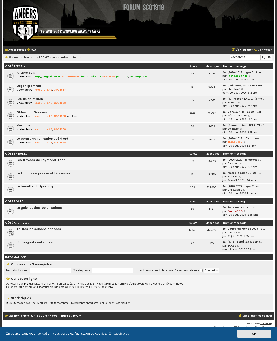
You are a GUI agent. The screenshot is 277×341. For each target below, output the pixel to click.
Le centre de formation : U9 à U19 (42, 139)
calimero (233, 128)
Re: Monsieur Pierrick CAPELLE (242, 112)
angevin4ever (51, 76)
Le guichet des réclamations (39, 208)
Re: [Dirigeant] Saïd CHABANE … (243, 85)
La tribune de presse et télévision (43, 173)
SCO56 (232, 245)
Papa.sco (233, 163)
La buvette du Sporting (35, 186)
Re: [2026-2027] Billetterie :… (241, 159)
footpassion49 (91, 76)
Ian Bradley (266, 323)
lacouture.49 (71, 76)
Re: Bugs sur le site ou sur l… (241, 207)
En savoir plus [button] (118, 333)
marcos (232, 232)
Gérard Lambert (237, 115)
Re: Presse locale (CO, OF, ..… (241, 173)
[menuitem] (31, 50)
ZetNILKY (126, 303)
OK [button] (254, 333)
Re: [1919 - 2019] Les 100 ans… (242, 242)
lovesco (232, 102)
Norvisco (233, 176)
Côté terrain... (16, 66)
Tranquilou (235, 142)
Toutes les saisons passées (39, 229)
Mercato (23, 125)
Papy (37, 76)
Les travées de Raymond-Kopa (41, 160)
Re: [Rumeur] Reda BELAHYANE (243, 125)
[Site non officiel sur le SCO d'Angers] (61, 23)
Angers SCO (26, 73)
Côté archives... (17, 223)
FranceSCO (235, 211)
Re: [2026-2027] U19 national (241, 138)
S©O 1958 (108, 76)
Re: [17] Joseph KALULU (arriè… (243, 98)
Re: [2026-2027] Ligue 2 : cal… (242, 186)
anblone (72, 116)
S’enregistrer (42, 264)
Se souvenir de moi (187, 270)
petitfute (122, 76)
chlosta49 (234, 89)
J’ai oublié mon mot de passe (154, 270)
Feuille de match (30, 99)
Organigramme (29, 86)
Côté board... (15, 201)
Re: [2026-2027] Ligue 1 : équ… (242, 72)
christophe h (138, 76)
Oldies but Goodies (32, 112)
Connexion (19, 264)
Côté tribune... (16, 154)
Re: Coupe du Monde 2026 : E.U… (244, 228)
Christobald (235, 189)
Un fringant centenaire (35, 242)
